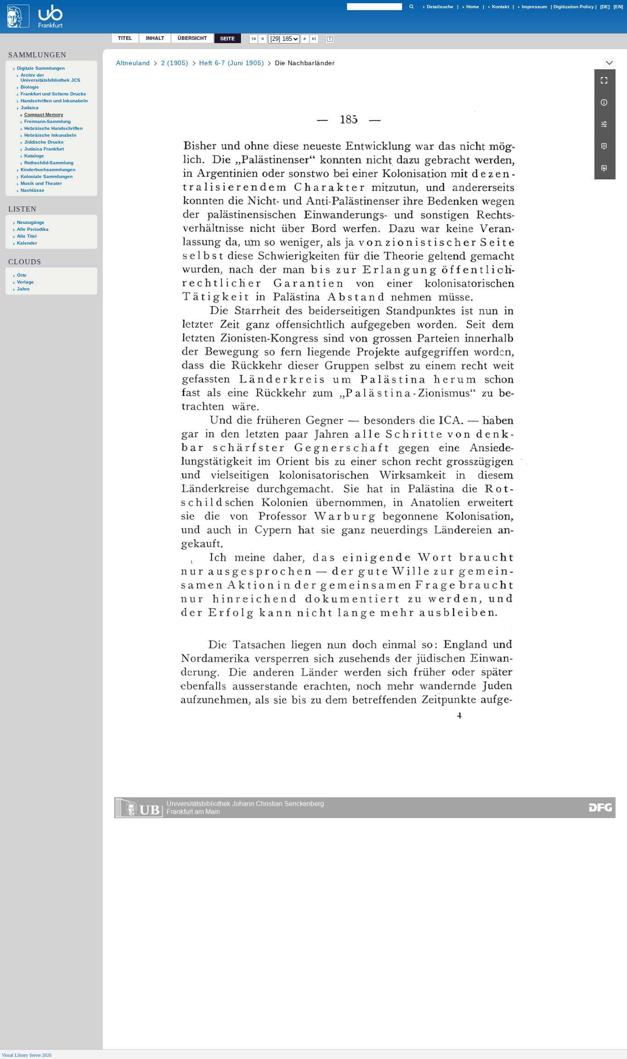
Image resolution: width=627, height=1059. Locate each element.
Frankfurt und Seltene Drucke (53, 93)
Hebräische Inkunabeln (50, 135)
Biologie (30, 86)
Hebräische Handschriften (53, 128)
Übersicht (192, 37)
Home (472, 6)
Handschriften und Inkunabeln (54, 100)
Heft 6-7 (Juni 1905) (231, 63)
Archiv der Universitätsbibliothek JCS (50, 77)
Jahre (23, 288)
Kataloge (34, 155)
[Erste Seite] (253, 39)
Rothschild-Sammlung (48, 162)
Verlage (25, 281)
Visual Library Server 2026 (26, 1055)
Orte (22, 275)
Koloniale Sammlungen (47, 176)
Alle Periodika (33, 229)
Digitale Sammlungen (41, 68)
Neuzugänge (31, 222)
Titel (125, 37)
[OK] (411, 7)
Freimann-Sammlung (47, 121)
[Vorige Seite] (262, 39)
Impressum (534, 6)
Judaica (30, 107)
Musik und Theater (41, 183)
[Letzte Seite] (314, 39)
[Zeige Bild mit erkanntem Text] (330, 39)
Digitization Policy (574, 6)
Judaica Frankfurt (44, 148)
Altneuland (133, 63)
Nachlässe (33, 190)
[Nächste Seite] (305, 39)
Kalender (27, 242)
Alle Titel (27, 236)
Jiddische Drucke (44, 142)
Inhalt (155, 37)
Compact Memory (43, 114)
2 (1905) (175, 63)
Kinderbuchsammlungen (48, 169)
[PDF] (605, 146)
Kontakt (500, 6)
